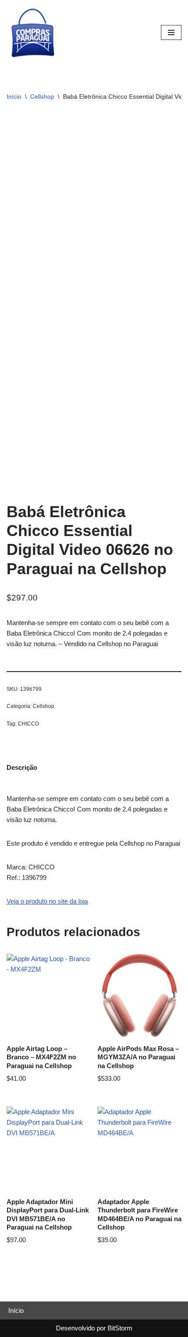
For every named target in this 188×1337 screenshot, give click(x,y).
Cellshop (42, 96)
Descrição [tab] (22, 767)
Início (14, 96)
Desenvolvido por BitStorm (94, 1328)
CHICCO (28, 724)
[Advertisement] (94, 210)
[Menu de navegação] (171, 32)
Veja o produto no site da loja (47, 901)
